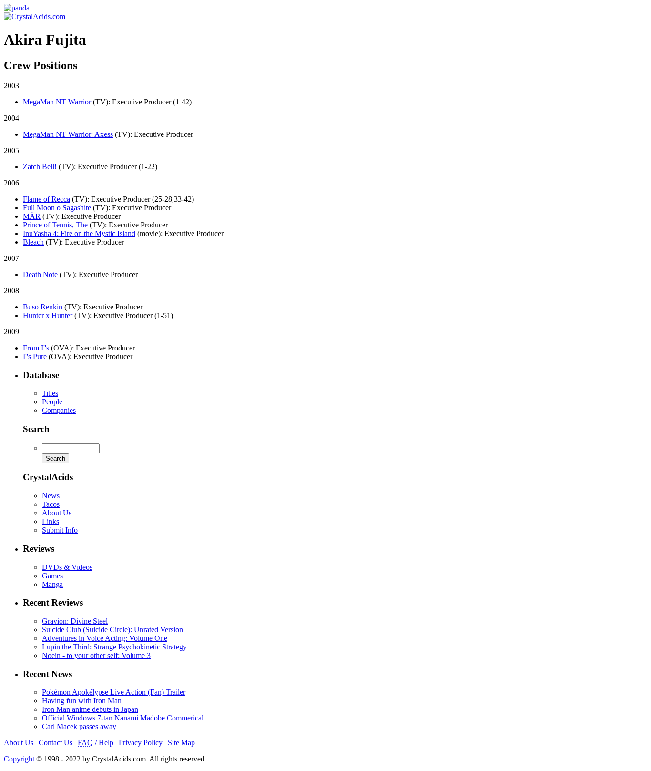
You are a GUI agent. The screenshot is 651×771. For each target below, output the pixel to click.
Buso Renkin (42, 307)
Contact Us (55, 743)
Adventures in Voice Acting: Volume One (104, 638)
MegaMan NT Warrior (57, 102)
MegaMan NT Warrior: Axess (68, 134)
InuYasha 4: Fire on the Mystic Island (79, 233)
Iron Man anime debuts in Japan (90, 709)
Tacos (51, 504)
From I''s (36, 348)
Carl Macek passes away (79, 726)
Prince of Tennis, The (55, 225)
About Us (56, 513)
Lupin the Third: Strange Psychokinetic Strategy (114, 647)
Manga (52, 584)
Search (36, 429)
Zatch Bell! (40, 167)
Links (50, 521)
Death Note (40, 274)
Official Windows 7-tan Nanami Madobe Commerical (122, 718)
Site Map (181, 743)
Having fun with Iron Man (82, 701)
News (51, 496)
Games (52, 576)
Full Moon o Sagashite (57, 208)
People (52, 402)
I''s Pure (35, 356)
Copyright (19, 759)
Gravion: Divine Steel (75, 621)
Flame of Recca (46, 199)
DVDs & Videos (67, 567)
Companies (59, 410)
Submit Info (60, 530)
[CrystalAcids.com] (17, 8)
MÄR (32, 216)
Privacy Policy (141, 743)
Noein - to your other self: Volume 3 (96, 655)
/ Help (95, 743)
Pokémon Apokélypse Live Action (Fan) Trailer (113, 692)
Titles (50, 393)
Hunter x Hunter (47, 315)
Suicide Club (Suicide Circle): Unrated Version (112, 630)
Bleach (33, 242)
